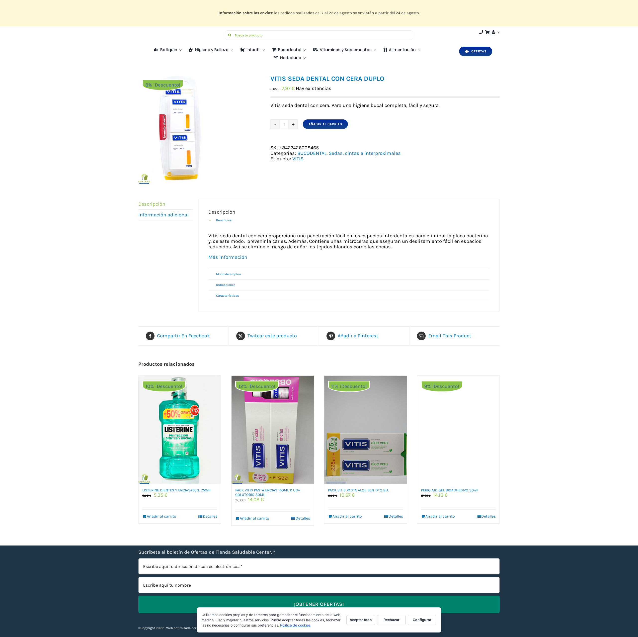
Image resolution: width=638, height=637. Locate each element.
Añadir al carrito (325, 124)
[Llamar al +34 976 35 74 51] (481, 32)
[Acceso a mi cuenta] (495, 32)
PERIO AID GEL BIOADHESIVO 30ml (449, 490)
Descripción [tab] (151, 204)
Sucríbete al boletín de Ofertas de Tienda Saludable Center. (206, 552)
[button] (348, 220)
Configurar (422, 620)
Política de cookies (295, 625)
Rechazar (391, 620)
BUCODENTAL (311, 153)
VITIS (298, 159)
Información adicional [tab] (163, 215)
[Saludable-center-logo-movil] (157, 32)
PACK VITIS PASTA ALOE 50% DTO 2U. (358, 490)
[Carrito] (487, 32)
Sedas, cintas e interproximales (365, 153)
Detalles (210, 516)
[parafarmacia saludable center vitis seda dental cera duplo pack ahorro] (200, 129)
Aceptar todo (361, 620)
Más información (227, 257)
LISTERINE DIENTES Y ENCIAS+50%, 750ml (177, 490)
